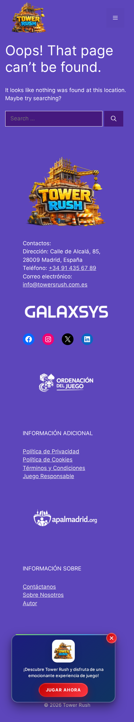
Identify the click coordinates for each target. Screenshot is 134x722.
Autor (30, 603)
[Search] (113, 119)
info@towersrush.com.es (55, 284)
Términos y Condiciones (54, 468)
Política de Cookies (48, 459)
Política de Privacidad (51, 451)
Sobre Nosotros (43, 595)
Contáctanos (39, 586)
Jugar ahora (63, 689)
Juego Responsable (48, 476)
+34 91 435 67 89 (72, 268)
